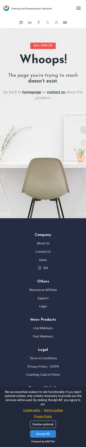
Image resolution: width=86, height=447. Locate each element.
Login (43, 306)
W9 (45, 268)
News (43, 260)
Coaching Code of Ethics (43, 374)
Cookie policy (32, 410)
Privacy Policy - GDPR (43, 366)
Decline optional (43, 424)
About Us (43, 243)
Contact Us (43, 251)
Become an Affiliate (43, 290)
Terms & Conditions (43, 358)
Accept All (43, 434)
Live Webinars (43, 328)
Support (43, 298)
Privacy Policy (43, 416)
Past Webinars (43, 336)
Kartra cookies (53, 410)
